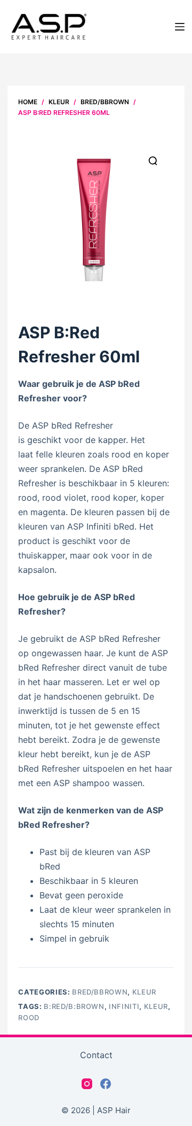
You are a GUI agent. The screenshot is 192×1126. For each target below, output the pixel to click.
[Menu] (180, 27)
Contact (96, 1055)
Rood (28, 1017)
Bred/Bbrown (99, 992)
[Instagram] (87, 1083)
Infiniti (124, 1006)
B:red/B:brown (74, 1006)
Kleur (144, 992)
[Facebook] (105, 1083)
